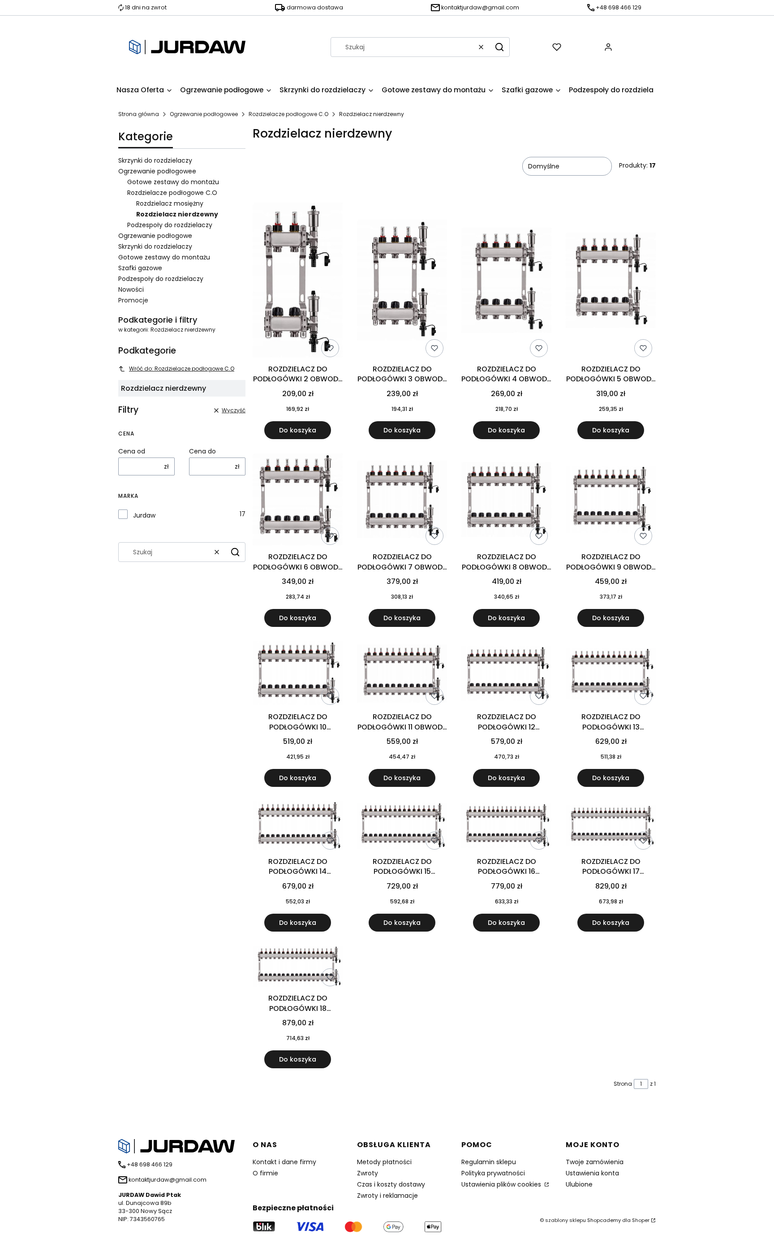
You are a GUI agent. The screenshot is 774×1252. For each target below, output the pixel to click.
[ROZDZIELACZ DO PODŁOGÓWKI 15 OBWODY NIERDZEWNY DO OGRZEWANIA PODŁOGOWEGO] (402, 827)
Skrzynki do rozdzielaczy (155, 160)
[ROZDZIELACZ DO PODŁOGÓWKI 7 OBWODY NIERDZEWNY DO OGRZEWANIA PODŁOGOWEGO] (402, 501)
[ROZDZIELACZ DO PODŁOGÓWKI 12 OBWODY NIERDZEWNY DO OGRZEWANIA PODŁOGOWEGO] (506, 675)
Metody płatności (384, 1161)
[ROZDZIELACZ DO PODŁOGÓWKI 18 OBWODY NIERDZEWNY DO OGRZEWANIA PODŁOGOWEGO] (298, 968)
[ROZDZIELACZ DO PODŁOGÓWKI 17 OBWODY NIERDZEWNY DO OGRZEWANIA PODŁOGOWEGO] (611, 827)
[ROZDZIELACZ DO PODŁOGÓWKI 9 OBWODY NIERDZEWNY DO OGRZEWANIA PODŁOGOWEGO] (611, 501)
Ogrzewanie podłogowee (204, 114)
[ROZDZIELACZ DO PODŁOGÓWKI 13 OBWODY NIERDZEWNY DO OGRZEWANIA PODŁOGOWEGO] (611, 675)
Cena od (131, 451)
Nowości (131, 289)
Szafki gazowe (140, 267)
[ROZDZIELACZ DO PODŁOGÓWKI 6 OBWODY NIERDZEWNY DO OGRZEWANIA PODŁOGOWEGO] (298, 501)
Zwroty (367, 1173)
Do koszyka (297, 430)
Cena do (202, 451)
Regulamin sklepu (488, 1161)
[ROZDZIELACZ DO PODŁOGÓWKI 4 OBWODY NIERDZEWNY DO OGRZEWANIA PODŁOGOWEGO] (506, 282)
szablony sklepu (565, 1220)
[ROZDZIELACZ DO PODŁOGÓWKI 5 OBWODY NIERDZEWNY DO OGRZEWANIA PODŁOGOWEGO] (611, 282)
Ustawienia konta (592, 1173)
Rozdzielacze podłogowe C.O (288, 114)
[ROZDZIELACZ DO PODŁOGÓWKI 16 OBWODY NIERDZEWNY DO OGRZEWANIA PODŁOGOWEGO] (506, 826)
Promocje (133, 300)
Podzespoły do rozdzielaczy (169, 224)
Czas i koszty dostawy (391, 1184)
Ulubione (579, 1184)
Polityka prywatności (493, 1173)
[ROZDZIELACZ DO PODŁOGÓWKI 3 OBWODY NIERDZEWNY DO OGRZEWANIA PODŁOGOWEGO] (402, 282)
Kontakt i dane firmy (284, 1161)
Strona (623, 1084)
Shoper (640, 1220)
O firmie (265, 1173)
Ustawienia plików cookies (502, 1184)
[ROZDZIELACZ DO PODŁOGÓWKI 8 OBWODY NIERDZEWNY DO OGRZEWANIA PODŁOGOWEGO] (506, 501)
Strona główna (138, 114)
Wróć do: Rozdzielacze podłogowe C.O (181, 368)
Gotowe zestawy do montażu (173, 181)
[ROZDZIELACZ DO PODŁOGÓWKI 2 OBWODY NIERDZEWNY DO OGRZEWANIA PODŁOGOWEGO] (298, 281)
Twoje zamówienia (595, 1161)
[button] (499, 47)
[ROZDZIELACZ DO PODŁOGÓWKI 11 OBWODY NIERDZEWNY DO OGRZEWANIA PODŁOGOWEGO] (402, 675)
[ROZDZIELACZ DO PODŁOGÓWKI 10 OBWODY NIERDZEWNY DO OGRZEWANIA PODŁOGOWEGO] (298, 674)
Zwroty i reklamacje (387, 1195)
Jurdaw (144, 515)
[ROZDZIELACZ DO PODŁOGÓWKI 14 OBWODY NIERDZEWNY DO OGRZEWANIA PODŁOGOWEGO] (298, 827)
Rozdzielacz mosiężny (169, 203)
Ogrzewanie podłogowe (155, 235)
